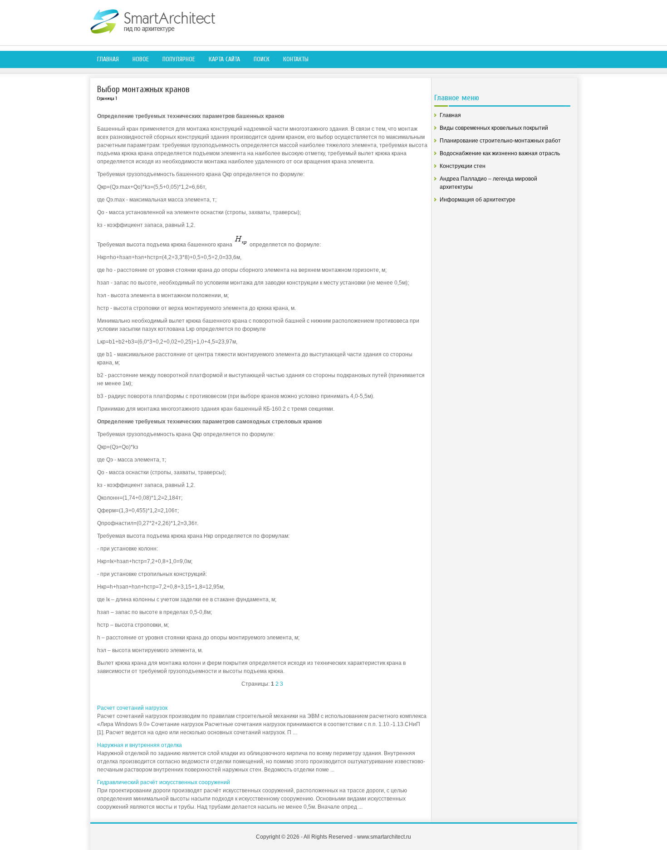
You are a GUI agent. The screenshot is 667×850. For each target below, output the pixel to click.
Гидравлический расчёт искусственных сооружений (163, 782)
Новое (140, 59)
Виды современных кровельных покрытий (494, 128)
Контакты (296, 59)
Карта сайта (224, 59)
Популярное (178, 59)
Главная (108, 59)
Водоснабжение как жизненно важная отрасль (500, 153)
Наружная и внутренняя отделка (139, 745)
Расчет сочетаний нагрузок (132, 708)
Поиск (262, 59)
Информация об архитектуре (477, 200)
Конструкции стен (463, 166)
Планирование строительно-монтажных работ (500, 141)
